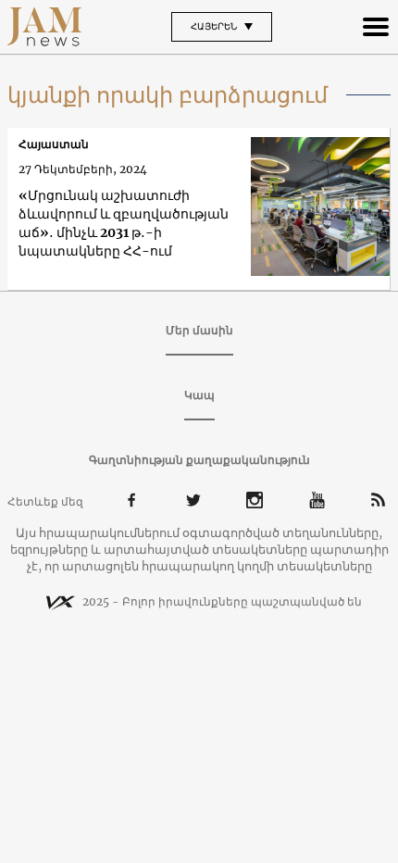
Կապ (199, 395)
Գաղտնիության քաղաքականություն (199, 460)
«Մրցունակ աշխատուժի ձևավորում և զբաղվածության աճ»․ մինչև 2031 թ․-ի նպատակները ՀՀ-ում (124, 223)
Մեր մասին (199, 330)
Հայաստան (54, 144)
